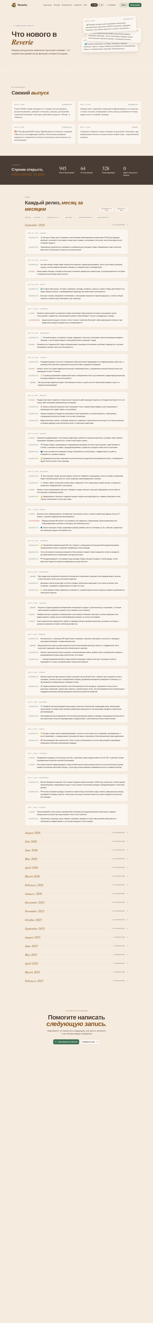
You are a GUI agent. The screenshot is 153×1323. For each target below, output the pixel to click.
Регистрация (135, 5)
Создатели (77, 5)
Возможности (67, 5)
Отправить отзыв (88, 1042)
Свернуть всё (121, 209)
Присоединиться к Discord (67, 1042)
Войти (124, 5)
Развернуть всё (106, 209)
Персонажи (47, 5)
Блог (85, 5)
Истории (57, 5)
